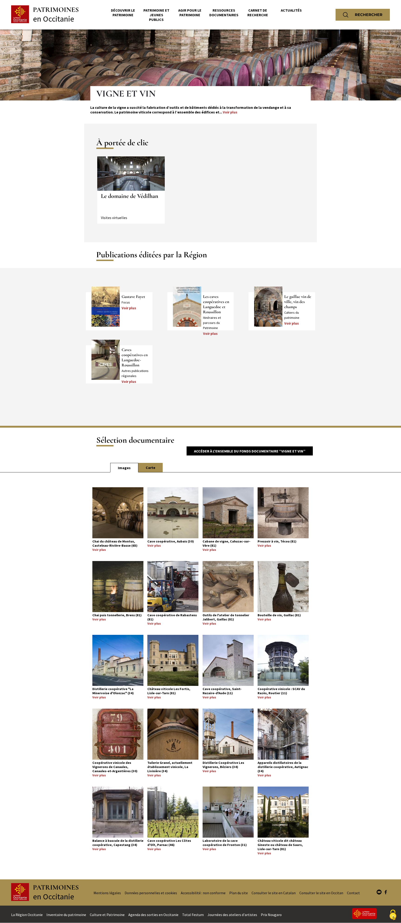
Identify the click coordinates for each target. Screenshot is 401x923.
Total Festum (193, 914)
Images (124, 467)
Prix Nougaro (271, 914)
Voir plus (230, 112)
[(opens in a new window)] (379, 892)
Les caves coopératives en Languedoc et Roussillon (216, 304)
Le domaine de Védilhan (129, 196)
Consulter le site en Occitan (321, 893)
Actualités (291, 10)
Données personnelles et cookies (151, 893)
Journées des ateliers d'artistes (232, 914)
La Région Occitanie (27, 914)
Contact (353, 893)
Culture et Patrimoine (107, 914)
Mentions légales (107, 893)
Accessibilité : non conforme (203, 893)
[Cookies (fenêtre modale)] (393, 915)
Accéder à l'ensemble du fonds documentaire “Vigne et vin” (249, 451)
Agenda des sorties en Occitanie (153, 914)
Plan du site (238, 893)
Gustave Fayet (133, 296)
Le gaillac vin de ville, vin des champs (297, 301)
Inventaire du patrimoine (66, 914)
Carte (150, 467)
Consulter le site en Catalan (274, 893)
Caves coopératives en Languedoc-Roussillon (135, 357)
